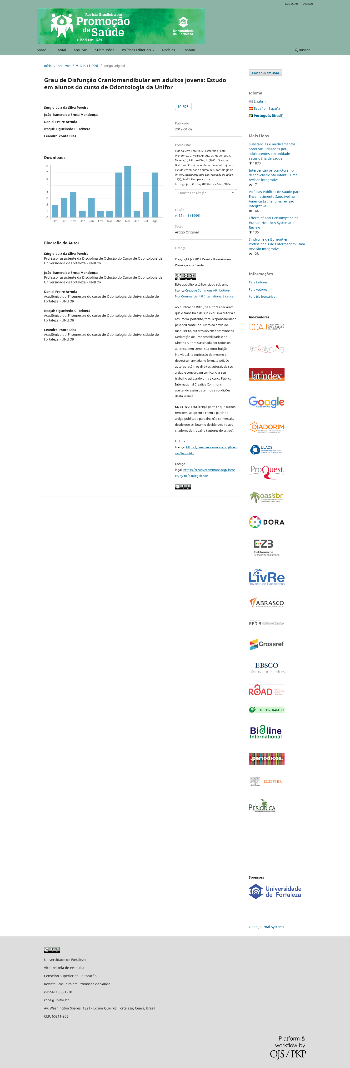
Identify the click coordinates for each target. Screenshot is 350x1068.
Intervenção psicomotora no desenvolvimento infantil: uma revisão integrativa (273, 175)
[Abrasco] (267, 606)
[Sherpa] (267, 711)
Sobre (42, 50)
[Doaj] (267, 329)
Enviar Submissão (265, 73)
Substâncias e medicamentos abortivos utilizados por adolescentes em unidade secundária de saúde (272, 151)
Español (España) (267, 108)
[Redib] (267, 625)
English (260, 101)
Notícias (168, 50)
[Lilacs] (267, 453)
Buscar (304, 50)
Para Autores (258, 289)
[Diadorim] (267, 432)
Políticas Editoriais (137, 50)
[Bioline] (266, 740)
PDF (185, 106)
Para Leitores (258, 282)
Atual (62, 50)
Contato (189, 50)
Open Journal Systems (266, 927)
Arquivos (81, 50)
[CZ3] (267, 555)
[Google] (267, 408)
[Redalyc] (267, 352)
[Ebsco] (267, 672)
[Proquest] (267, 478)
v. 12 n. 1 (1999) (87, 66)
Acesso (308, 3)
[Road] (267, 694)
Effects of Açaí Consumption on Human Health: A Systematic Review (274, 223)
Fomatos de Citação (192, 193)
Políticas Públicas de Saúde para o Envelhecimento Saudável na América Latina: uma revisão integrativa (276, 198)
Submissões (104, 50)
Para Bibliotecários (262, 296)
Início (48, 66)
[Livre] (267, 585)
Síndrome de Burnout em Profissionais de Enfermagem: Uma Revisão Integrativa (277, 244)
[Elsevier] (267, 786)
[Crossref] (267, 650)
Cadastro (291, 3)
